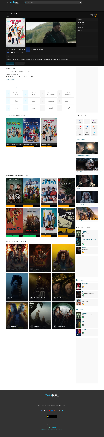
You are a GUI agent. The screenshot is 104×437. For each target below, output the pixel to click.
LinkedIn (86, 128)
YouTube (79, 128)
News (67, 400)
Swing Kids (9, 233)
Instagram (94, 122)
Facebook (8, 53)
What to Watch (58, 400)
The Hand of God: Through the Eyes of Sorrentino (67, 204)
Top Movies (80, 280)
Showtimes (51, 400)
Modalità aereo (45, 204)
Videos (63, 400)
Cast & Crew (10, 88)
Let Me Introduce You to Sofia (48, 233)
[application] (51, 32)
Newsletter (87, 134)
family (8, 79)
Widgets (94, 134)
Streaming (46, 400)
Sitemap (48, 405)
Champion (26, 233)
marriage (12, 79)
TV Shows (41, 400)
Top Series (79, 309)
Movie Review (85, 241)
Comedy (19, 49)
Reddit (12, 53)
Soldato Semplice (10, 204)
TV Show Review (85, 233)
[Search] (80, 2)
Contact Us (43, 405)
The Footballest (27, 204)
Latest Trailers (81, 139)
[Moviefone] (15, 2)
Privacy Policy (62, 405)
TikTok (80, 134)
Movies (36, 400)
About (39, 405)
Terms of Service (54, 405)
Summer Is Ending (63, 233)
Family (23, 49)
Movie (8, 16)
